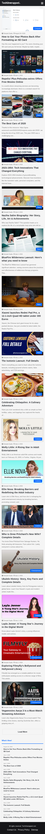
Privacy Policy (24, 830)
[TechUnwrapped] (11, 3)
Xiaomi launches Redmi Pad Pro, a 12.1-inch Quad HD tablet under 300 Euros (21, 315)
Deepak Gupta (8, 33)
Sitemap (34, 830)
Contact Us (11, 830)
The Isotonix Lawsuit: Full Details (20, 361)
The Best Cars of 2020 (14, 123)
